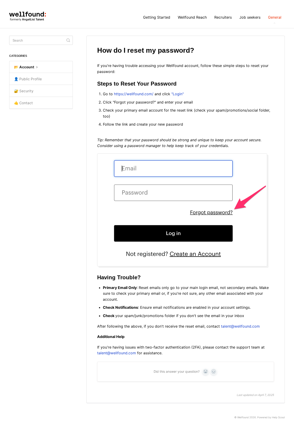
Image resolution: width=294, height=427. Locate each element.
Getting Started (156, 17)
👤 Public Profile (28, 79)
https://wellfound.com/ (133, 94)
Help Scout (278, 417)
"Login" (177, 94)
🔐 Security (24, 91)
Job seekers (249, 17)
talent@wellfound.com (240, 326)
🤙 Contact (23, 103)
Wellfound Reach (192, 17)
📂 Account (24, 67)
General (274, 17)
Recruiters (223, 17)
